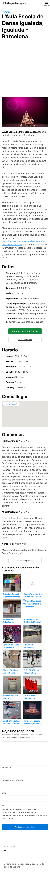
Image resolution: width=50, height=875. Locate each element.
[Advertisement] (25, 68)
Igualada (6, 12)
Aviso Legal (9, 846)
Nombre (6, 768)
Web (4, 793)
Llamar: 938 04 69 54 (25, 331)
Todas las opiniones (25, 560)
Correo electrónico (13, 780)
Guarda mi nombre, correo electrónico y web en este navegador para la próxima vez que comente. (25, 814)
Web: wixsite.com (25, 340)
